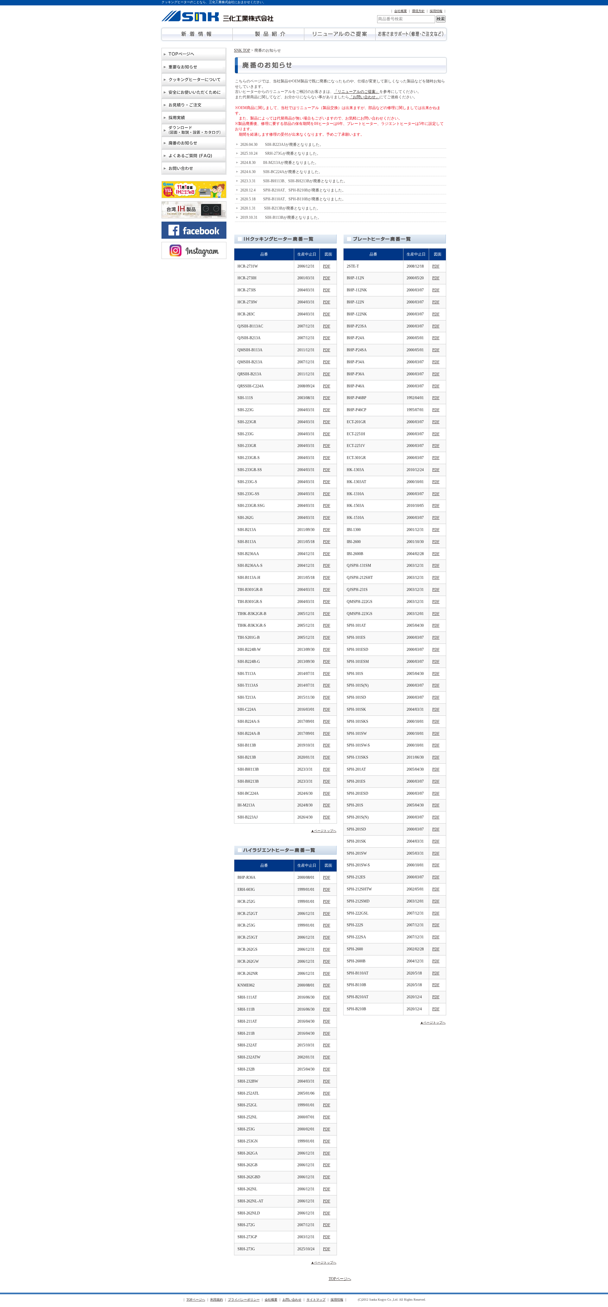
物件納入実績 (194, 117)
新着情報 (197, 34)
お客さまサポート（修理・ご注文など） (410, 34)
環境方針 (418, 11)
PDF (326, 266)
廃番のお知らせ (194, 143)
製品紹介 (268, 34)
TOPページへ (194, 54)
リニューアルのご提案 (339, 34)
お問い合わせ (194, 168)
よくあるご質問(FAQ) (194, 155)
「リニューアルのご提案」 (356, 91)
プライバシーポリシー (244, 1299)
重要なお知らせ (194, 67)
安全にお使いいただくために (194, 92)
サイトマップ (316, 1299)
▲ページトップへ (323, 830)
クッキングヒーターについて (194, 79)
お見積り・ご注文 (194, 105)
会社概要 (400, 11)
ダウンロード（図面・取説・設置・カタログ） (194, 130)
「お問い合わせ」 (364, 97)
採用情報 (436, 11)
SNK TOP (242, 50)
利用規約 (216, 1299)
